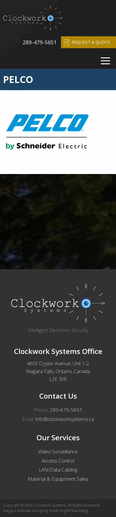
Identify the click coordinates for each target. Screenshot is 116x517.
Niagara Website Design (23, 510)
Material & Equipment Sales (58, 478)
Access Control (58, 460)
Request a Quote (91, 42)
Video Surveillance (58, 451)
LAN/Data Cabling (58, 469)
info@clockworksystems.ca (64, 419)
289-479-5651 (40, 42)
